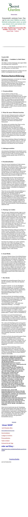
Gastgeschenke (14, 459)
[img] (14, 6)
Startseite (14, 422)
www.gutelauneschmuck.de (7, 430)
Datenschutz (14, 14)
